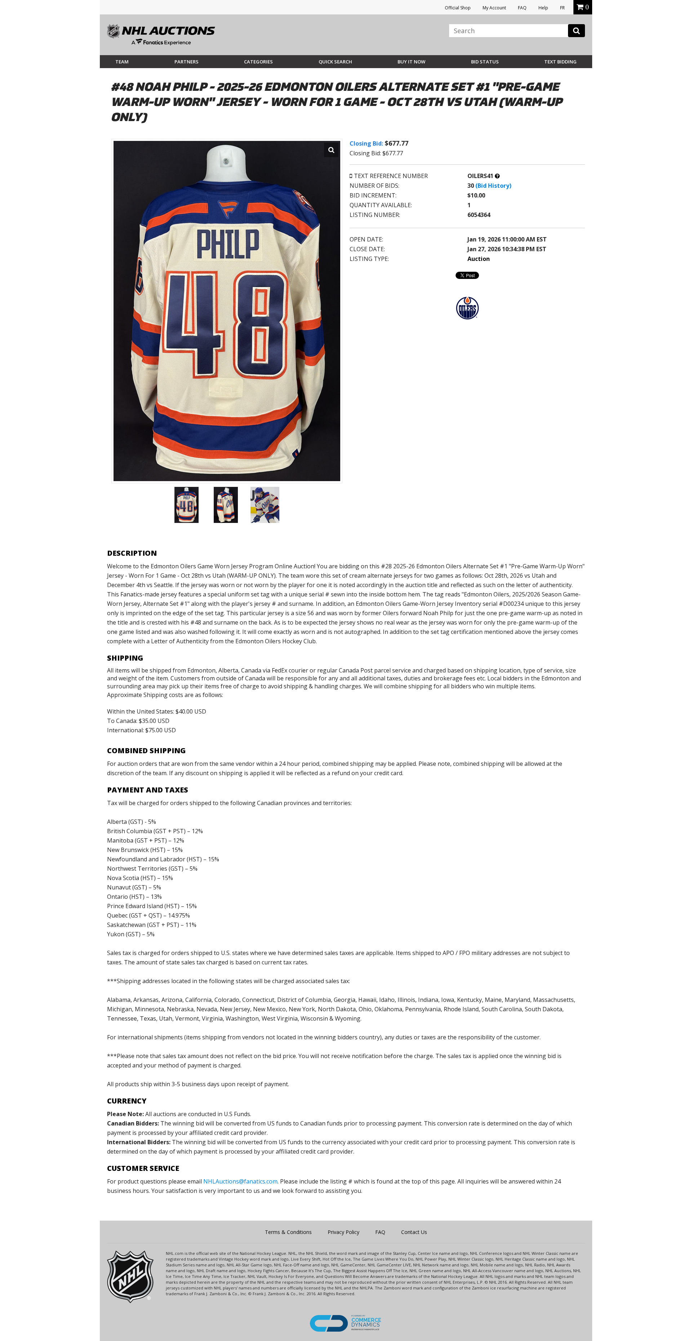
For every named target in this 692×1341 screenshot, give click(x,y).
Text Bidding (560, 61)
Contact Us (414, 1232)
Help (543, 8)
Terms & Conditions (288, 1232)
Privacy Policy (343, 1232)
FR (562, 8)
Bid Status (485, 61)
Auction (478, 259)
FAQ (522, 8)
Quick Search (335, 61)
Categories (258, 61)
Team (122, 61)
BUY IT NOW (411, 61)
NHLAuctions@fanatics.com (240, 1181)
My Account (494, 8)
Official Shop (458, 8)
